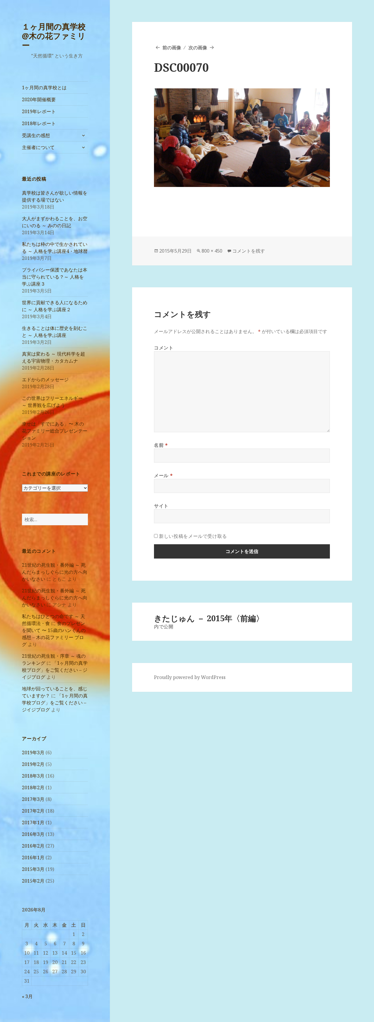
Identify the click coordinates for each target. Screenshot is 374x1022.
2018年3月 (33, 776)
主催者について (38, 147)
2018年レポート (39, 123)
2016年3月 (33, 834)
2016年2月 (33, 846)
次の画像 (197, 47)
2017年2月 (33, 811)
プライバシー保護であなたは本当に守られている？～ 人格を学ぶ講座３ (54, 277)
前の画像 (171, 47)
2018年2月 (33, 787)
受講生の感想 (36, 135)
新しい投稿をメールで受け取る (193, 536)
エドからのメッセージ (45, 379)
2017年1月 (33, 822)
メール (163, 475)
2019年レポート (39, 111)
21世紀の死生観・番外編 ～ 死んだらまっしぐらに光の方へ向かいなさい (54, 572)
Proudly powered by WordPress (190, 677)
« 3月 (27, 996)
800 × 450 (212, 251)
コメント (164, 347)
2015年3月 (33, 869)
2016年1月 (33, 857)
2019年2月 (33, 764)
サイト (161, 506)
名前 (161, 445)
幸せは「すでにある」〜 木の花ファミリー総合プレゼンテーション (54, 431)
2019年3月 (33, 752)
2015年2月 (33, 881)
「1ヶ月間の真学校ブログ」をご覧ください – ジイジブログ (55, 670)
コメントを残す (248, 251)
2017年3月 (33, 799)
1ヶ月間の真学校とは (44, 87)
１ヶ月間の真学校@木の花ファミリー (54, 35)
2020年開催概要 (39, 99)
